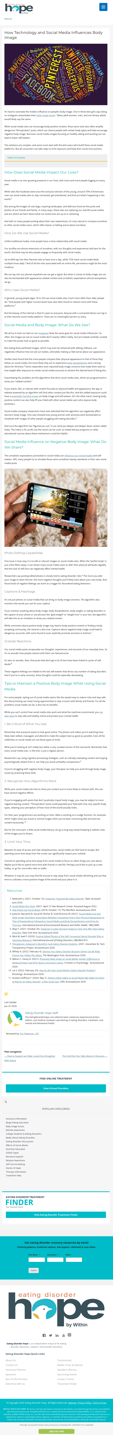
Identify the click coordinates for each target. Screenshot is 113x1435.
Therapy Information (16, 1171)
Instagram (44, 333)
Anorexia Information (16, 1118)
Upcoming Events (67, 1374)
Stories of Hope (13, 1168)
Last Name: (53, 1255)
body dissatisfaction (77, 362)
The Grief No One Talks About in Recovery (84, 1056)
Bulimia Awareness (15, 1130)
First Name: (34, 1255)
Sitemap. (72, 1402)
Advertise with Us (15, 1383)
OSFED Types (12, 1152)
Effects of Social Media (17, 1145)
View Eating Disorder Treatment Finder (56, 1214)
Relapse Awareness (15, 1160)
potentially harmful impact (25, 396)
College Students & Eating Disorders (23, 1133)
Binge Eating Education (17, 1122)
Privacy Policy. (85, 1402)
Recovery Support (14, 1156)
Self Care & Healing (15, 1164)
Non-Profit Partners (17, 1379)
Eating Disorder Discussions (19, 1141)
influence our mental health (78, 455)
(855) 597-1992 (56, 1431)
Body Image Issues (15, 1126)
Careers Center (65, 1379)
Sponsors (11, 1374)
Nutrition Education (15, 1149)
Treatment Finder (67, 1383)
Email (69, 1255)
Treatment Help (13, 1175)
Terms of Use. (100, 1402)
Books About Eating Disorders (20, 1137)
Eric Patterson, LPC (29, 1033)
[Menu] (103, 7)
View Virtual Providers (55, 1088)
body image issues (45, 115)
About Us (8, 19)
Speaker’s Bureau (67, 1369)
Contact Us (12, 1365)
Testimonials (64, 1360)
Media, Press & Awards (70, 1365)
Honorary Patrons (16, 1369)
